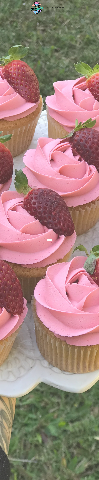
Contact (56, 7)
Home (45, 7)
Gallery (52, 7)
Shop (63, 7)
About (48, 7)
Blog (60, 7)
